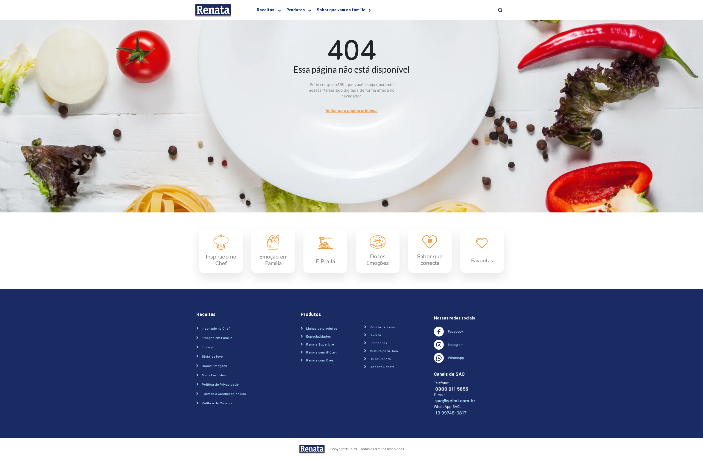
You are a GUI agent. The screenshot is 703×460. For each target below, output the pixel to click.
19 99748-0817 (451, 413)
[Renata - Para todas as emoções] (215, 10)
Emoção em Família (217, 338)
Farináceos (378, 343)
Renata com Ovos (320, 360)
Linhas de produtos (321, 328)
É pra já (208, 347)
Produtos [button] (295, 10)
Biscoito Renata (382, 367)
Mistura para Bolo (384, 351)
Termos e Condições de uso (224, 394)
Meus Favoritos (214, 375)
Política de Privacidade (220, 384)
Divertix (376, 335)
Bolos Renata (380, 359)
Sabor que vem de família (341, 10)
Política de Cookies (217, 403)
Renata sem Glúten (321, 352)
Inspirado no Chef (216, 328)
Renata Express (382, 327)
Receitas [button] (265, 10)
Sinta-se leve (212, 356)
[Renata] (314, 449)
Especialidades (318, 336)
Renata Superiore (320, 344)
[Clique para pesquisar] (500, 10)
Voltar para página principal (352, 110)
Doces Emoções (214, 366)
